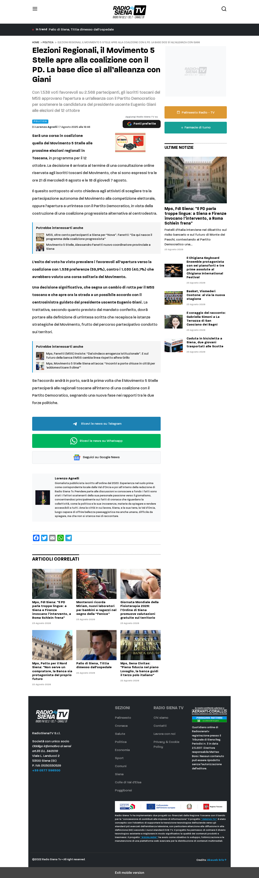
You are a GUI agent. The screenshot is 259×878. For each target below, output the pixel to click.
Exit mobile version (129, 873)
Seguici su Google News (101, 457)
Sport (119, 758)
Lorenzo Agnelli (46, 127)
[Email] (52, 538)
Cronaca (121, 726)
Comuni (120, 766)
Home (35, 42)
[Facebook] (36, 538)
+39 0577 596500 (46, 770)
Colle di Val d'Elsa (128, 782)
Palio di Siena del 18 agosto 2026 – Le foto (81, 29)
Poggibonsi (123, 790)
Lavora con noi (164, 734)
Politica (48, 42)
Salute (120, 734)
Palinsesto (123, 717)
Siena (119, 774)
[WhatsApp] (60, 538)
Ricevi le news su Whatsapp (101, 441)
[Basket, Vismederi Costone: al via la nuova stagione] (174, 298)
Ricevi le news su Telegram (100, 423)
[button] (35, 12)
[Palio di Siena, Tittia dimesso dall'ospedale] (96, 645)
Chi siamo (161, 717)
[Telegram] (69, 538)
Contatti (160, 726)
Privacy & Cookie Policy (166, 744)
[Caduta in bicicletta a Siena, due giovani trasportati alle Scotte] (174, 345)
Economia (122, 750)
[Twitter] (44, 538)
